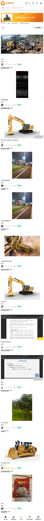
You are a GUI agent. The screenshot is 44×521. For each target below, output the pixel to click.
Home (3, 23)
